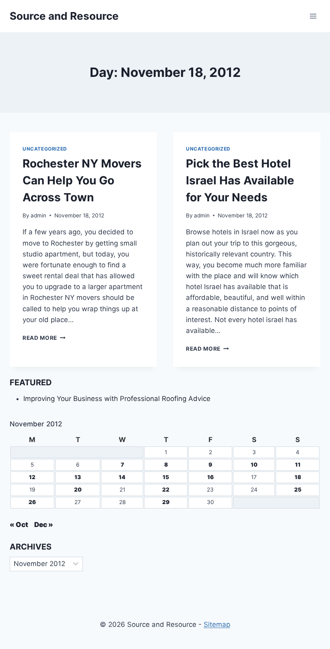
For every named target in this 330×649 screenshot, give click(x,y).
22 (165, 489)
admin (38, 215)
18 (298, 477)
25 (297, 489)
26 (32, 502)
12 (32, 477)
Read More (44, 338)
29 (165, 502)
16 (210, 477)
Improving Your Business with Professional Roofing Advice (116, 399)
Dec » (43, 525)
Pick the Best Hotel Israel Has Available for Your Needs (240, 180)
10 (254, 464)
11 (298, 464)
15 (166, 477)
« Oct (19, 525)
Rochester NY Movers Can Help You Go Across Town (82, 180)
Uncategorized (45, 149)
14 (122, 477)
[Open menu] (312, 16)
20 (78, 489)
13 (77, 477)
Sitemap (217, 624)
